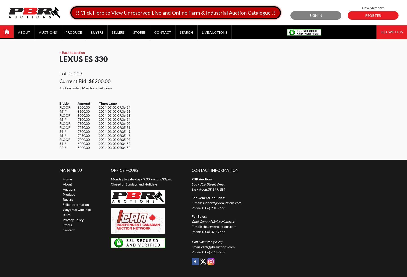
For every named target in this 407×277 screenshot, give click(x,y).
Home (67, 179)
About (24, 32)
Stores (139, 32)
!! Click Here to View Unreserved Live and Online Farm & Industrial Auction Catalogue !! (176, 13)
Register (373, 15)
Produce (74, 32)
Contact (162, 32)
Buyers (97, 32)
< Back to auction (72, 52)
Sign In (316, 15)
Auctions (48, 32)
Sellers (118, 32)
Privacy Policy (73, 220)
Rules (67, 215)
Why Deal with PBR (77, 210)
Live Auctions (214, 32)
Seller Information (76, 204)
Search (186, 32)
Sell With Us (392, 32)
